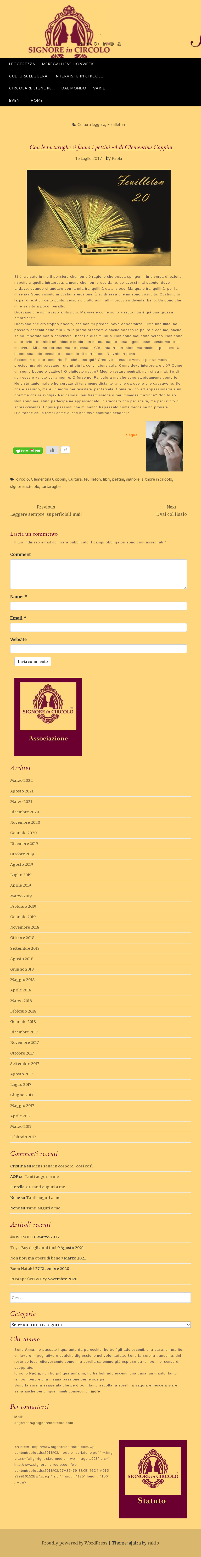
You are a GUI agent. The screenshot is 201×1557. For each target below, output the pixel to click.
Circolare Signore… (32, 88)
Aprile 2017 (20, 1116)
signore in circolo (157, 478)
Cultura (75, 478)
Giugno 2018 (22, 969)
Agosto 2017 (21, 1074)
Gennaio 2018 (23, 1021)
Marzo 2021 (21, 801)
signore (132, 478)
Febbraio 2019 (23, 906)
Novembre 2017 (24, 1042)
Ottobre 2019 (22, 854)
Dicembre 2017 (24, 1032)
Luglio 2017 (20, 1084)
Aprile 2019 (20, 885)
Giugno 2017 (21, 1095)
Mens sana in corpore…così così (62, 1166)
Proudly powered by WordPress (75, 1543)
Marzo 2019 (21, 896)
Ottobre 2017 (22, 1053)
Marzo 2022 (21, 780)
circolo (22, 478)
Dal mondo (74, 88)
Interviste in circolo (79, 76)
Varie (99, 88)
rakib (153, 1543)
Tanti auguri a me (41, 1176)
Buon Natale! (22, 1268)
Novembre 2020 (25, 822)
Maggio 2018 (22, 979)
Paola (117, 158)
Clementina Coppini (48, 478)
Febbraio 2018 (23, 1011)
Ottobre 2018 (22, 937)
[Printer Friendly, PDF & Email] (28, 450)
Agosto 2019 (21, 864)
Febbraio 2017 (23, 1137)
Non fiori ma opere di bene (35, 1258)
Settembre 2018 (25, 948)
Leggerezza (22, 64)
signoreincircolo (24, 486)
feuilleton (92, 478)
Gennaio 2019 (23, 916)
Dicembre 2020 (24, 812)
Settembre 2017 (24, 1063)
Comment (20, 554)
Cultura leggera (28, 76)
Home (37, 100)
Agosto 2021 (22, 791)
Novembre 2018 (24, 927)
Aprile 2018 (20, 990)
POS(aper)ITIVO (25, 1279)
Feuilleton (116, 124)
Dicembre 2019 (24, 843)
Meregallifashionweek (68, 64)
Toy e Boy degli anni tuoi (33, 1247)
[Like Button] (52, 450)
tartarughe (50, 486)
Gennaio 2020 (23, 833)
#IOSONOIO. (21, 1237)
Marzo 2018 (21, 1000)
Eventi (16, 100)
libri (106, 478)
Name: (18, 596)
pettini (118, 478)
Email (18, 618)
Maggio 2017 (22, 1105)
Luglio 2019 (20, 875)
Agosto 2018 (21, 958)
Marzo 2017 (20, 1126)
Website (18, 639)
